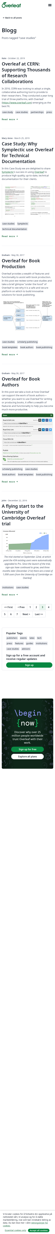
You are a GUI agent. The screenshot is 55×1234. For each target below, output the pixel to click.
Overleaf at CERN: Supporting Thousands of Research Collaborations (26, 72)
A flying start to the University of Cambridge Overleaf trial (23, 515)
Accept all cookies (39, 1230)
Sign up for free (27, 749)
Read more (10, 119)
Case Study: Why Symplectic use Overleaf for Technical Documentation (27, 152)
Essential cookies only (15, 1230)
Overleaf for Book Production (21, 264)
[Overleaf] (11, 5)
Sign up (29, 665)
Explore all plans (27, 756)
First (8, 607)
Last (39, 614)
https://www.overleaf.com (16, 102)
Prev (21, 607)
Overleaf (39, 172)
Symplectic (8, 172)
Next (26, 614)
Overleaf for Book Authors (21, 382)
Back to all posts (12, 17)
